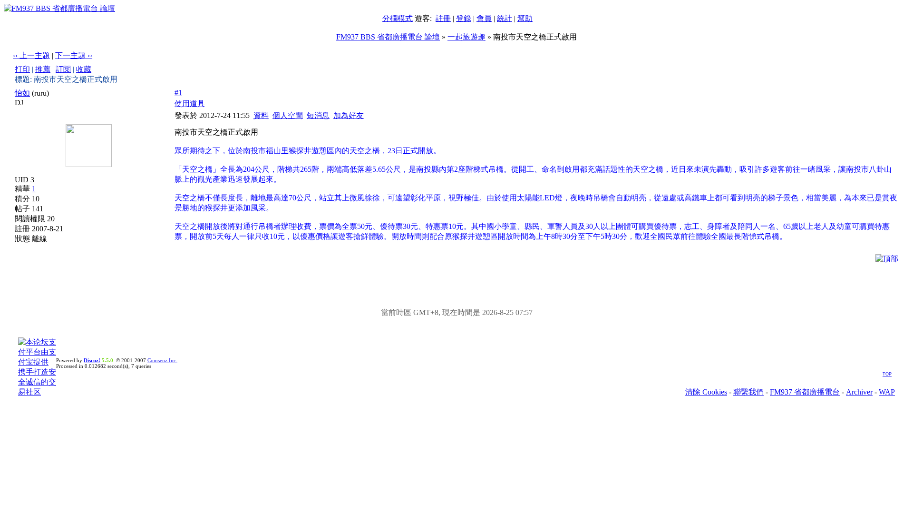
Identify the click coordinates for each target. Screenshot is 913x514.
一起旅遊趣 (466, 37)
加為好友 (348, 115)
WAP (887, 392)
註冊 (443, 18)
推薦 (42, 69)
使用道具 (190, 103)
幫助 (525, 18)
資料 (261, 115)
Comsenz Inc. (162, 360)
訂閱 (63, 69)
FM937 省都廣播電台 (805, 392)
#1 (178, 93)
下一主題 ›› (73, 55)
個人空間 (287, 115)
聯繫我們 (748, 392)
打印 (22, 69)
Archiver (859, 392)
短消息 (318, 115)
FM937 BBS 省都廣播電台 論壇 (388, 37)
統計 (504, 18)
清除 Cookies (706, 392)
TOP (887, 374)
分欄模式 (397, 18)
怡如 (22, 93)
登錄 (463, 18)
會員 (484, 18)
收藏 (83, 69)
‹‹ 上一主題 (31, 55)
